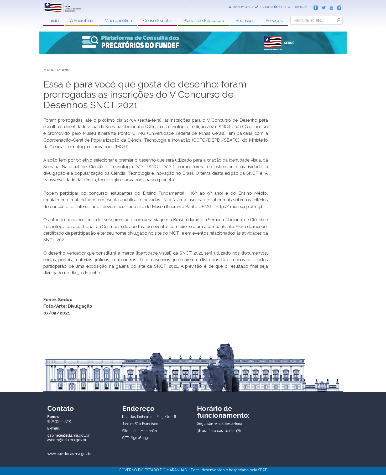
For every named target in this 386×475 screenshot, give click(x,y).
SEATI (263, 470)
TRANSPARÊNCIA (243, 7)
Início (54, 20)
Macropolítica (118, 20)
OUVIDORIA (265, 7)
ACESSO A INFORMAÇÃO (292, 7)
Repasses (245, 20)
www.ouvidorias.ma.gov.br (69, 454)
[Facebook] (314, 6)
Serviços (274, 20)
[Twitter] (322, 6)
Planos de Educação (203, 20)
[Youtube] (330, 6)
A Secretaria (81, 20)
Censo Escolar (157, 20)
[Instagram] (338, 6)
